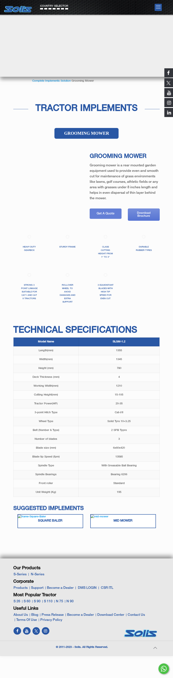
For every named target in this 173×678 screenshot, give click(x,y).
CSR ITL (107, 588)
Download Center (110, 614)
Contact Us (136, 614)
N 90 (70, 601)
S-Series (20, 574)
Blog (34, 614)
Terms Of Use (26, 620)
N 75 (59, 601)
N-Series (37, 574)
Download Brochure (144, 214)
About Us (21, 614)
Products (21, 588)
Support (37, 588)
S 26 (17, 601)
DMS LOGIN (87, 588)
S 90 (37, 601)
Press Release (53, 614)
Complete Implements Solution (51, 81)
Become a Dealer (60, 588)
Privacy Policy (51, 620)
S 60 (27, 601)
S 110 (48, 601)
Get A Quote (105, 213)
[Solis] (18, 7)
